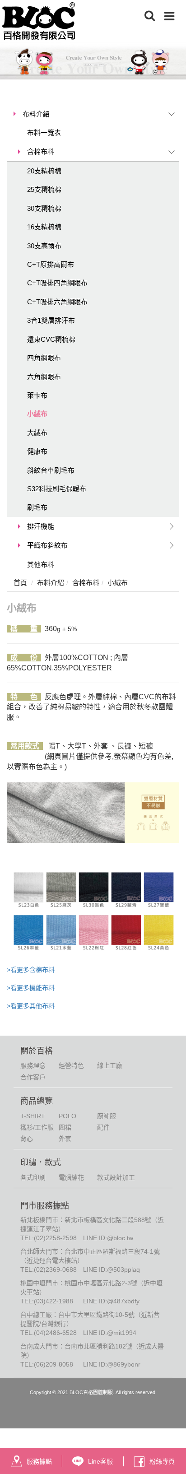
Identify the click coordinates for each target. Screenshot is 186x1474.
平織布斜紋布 (47, 545)
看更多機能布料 (32, 987)
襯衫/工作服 (37, 1127)
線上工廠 (109, 1065)
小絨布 (37, 414)
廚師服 (106, 1116)
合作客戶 (33, 1077)
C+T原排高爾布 (50, 264)
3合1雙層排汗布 (51, 320)
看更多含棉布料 (32, 969)
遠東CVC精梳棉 (51, 339)
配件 (103, 1127)
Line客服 (100, 1461)
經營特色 (71, 1065)
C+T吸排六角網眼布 (57, 302)
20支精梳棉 (44, 171)
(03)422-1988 (53, 1301)
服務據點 (39, 1461)
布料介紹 (36, 114)
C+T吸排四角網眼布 (57, 283)
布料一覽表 (44, 132)
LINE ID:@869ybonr (111, 1364)
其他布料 (40, 564)
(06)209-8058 (53, 1364)
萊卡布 (37, 395)
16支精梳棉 (44, 227)
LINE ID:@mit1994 (109, 1332)
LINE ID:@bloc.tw (108, 1238)
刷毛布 (37, 507)
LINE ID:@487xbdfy (111, 1301)
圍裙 (65, 1127)
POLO (67, 1116)
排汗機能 (40, 526)
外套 (65, 1138)
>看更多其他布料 (31, 1005)
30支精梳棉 (44, 208)
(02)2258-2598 (55, 1238)
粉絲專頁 (162, 1461)
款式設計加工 (116, 1177)
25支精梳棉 (44, 189)
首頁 (20, 582)
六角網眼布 (44, 377)
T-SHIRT (32, 1116)
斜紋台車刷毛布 (50, 470)
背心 (26, 1138)
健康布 (37, 451)
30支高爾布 (44, 246)
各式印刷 (33, 1177)
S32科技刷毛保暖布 (56, 489)
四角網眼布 (44, 358)
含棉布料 (40, 151)
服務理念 (33, 1065)
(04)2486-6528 (55, 1332)
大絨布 (37, 433)
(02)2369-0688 (55, 1269)
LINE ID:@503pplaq (111, 1269)
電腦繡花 (71, 1177)
